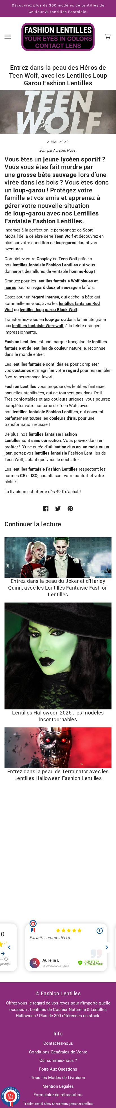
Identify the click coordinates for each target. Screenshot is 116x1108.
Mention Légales (58, 1086)
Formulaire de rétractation (58, 1094)
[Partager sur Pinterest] (70, 508)
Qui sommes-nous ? (58, 1060)
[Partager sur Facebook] (45, 508)
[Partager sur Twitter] (58, 508)
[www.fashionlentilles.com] (58, 36)
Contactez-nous (58, 1043)
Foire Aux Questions (58, 1069)
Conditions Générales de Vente (58, 1052)
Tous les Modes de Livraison (58, 1077)
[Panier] (108, 37)
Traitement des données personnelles (58, 1103)
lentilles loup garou (38, 309)
